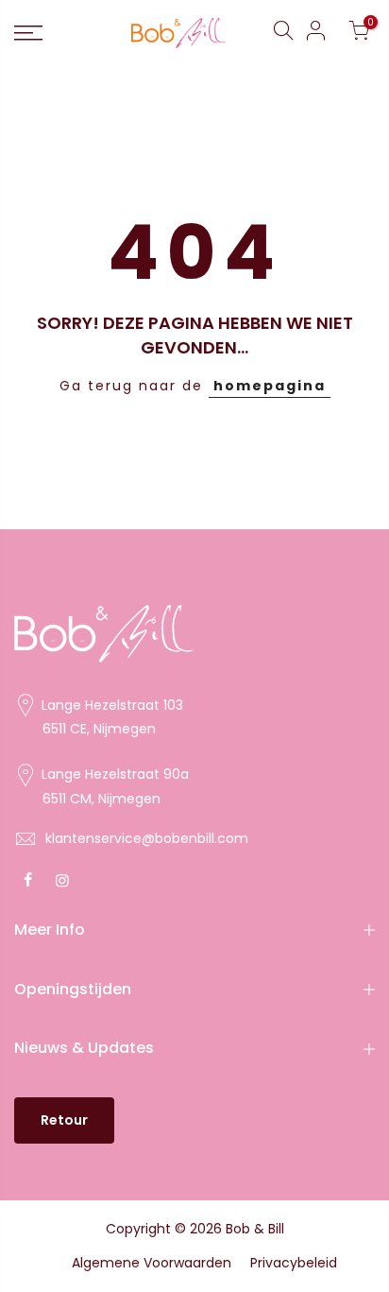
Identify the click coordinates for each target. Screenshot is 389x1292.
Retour (64, 1120)
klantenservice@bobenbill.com (146, 838)
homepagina (269, 385)
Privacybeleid (293, 1262)
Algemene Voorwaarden (151, 1262)
